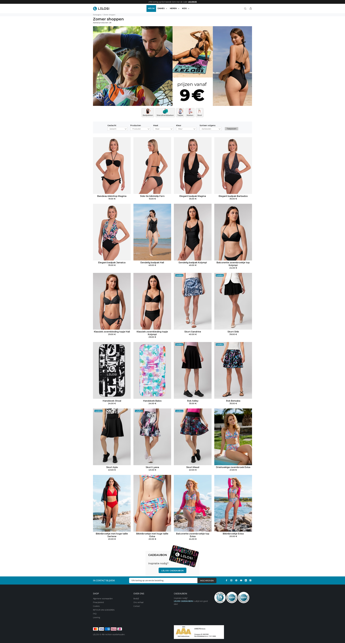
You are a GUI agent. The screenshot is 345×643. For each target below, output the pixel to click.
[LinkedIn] (245, 580)
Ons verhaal (138, 602)
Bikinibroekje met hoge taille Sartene (112, 535)
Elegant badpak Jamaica (111, 262)
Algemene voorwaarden (103, 598)
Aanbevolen (206, 129)
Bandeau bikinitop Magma (111, 196)
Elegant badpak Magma (193, 196)
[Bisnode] (199, 632)
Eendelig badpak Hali (152, 262)
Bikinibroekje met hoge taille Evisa (152, 535)
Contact (136, 606)
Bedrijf (136, 598)
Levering (96, 617)
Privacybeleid (98, 602)
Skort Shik (233, 331)
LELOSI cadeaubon (172, 570)
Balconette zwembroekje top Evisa (192, 535)
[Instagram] (231, 580)
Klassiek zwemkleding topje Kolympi (152, 333)
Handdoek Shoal (112, 401)
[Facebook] (226, 580)
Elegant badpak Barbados (233, 196)
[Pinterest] (236, 580)
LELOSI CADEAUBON (183, 601)
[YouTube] (241, 580)
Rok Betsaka (233, 401)
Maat (155, 125)
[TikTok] (250, 580)
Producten (135, 125)
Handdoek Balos (152, 401)
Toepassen (231, 128)
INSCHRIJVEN (207, 580)
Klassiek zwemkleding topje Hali (112, 331)
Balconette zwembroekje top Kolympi (233, 264)
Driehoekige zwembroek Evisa (233, 467)
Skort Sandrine (192, 331)
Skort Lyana (152, 467)
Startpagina (97, 15)
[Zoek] (246, 8)
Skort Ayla (112, 467)
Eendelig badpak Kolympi (193, 262)
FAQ (94, 613)
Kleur (178, 125)
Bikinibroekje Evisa (233, 533)
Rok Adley (192, 401)
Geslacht (111, 125)
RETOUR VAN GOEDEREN (103, 610)
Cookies (96, 606)
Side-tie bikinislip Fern (152, 196)
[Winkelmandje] (250, 8)
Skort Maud (192, 467)
